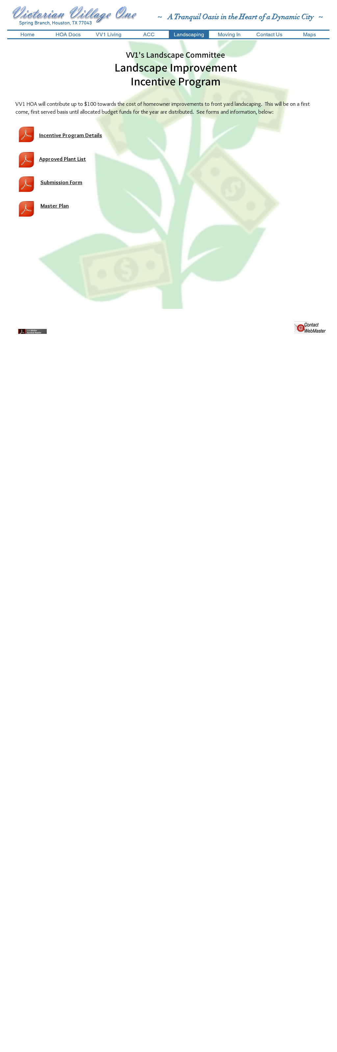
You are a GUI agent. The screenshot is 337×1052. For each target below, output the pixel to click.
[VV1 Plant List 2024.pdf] (26, 160)
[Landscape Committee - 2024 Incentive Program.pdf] (26, 135)
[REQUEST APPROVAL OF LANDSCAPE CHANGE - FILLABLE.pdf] (26, 185)
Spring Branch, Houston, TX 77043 (55, 23)
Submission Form (61, 182)
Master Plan (54, 205)
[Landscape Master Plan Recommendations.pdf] (26, 209)
